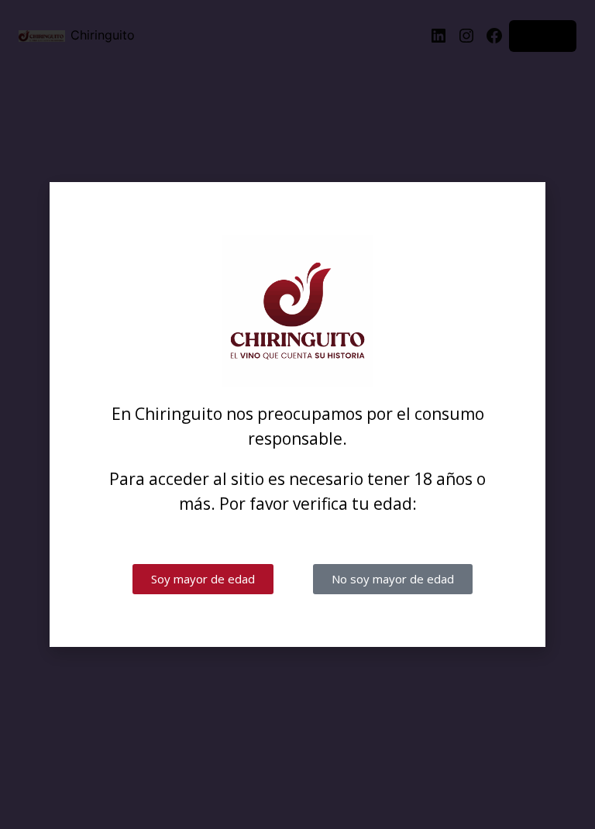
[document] (297, 414)
